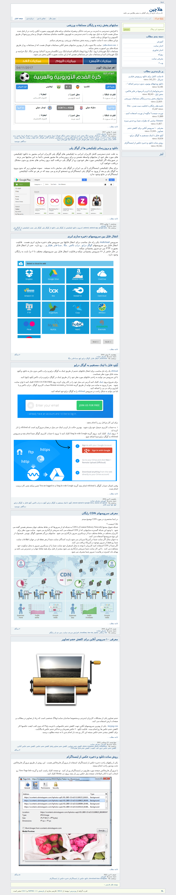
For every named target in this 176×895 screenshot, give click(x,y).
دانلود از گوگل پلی (48, 228)
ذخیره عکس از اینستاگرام (59, 878)
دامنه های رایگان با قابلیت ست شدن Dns (145, 106)
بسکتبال (97, 136)
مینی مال (52, 18)
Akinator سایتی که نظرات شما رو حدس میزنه (143, 120)
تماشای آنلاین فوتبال (47, 138)
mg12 (60, 891)
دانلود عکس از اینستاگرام (79, 878)
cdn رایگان (103, 633)
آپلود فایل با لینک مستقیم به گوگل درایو (96, 365)
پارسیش (41, 891)
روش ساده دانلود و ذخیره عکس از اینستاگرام (92, 756)
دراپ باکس (74, 245)
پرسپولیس (59, 138)
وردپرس (73, 891)
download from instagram (98, 878)
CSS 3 (24, 891)
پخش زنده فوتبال (45, 136)
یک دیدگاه (17, 230)
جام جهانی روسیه (32, 138)
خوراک (159, 18)
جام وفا (22, 138)
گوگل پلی (37, 228)
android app (94, 228)
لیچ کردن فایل (108, 505)
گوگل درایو (87, 245)
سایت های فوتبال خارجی (85, 139)
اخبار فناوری (157, 50)
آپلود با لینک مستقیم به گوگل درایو (59, 503)
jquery (96, 633)
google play (103, 228)
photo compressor (101, 746)
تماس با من (41, 18)
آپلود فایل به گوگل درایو (22, 503)
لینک (101, 382)
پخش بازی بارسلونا (78, 136)
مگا (65, 245)
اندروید (80, 228)
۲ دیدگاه (17, 355)
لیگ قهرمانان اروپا (63, 139)
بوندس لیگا (90, 136)
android (86, 228)
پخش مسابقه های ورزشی (73, 138)
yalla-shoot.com (109, 45)
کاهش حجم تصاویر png (58, 746)
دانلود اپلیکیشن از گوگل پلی (66, 228)
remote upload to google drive (83, 503)
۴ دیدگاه (17, 750)
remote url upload (101, 503)
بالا (162, 891)
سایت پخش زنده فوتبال (103, 139)
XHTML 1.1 (32, 891)
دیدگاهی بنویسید (20, 141)
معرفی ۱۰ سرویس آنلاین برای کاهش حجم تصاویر (90, 639)
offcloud (114, 371)
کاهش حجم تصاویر (75, 746)
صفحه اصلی (18, 18)
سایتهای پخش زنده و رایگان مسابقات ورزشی (92, 25)
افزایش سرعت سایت (71, 633)
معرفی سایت (101, 134)
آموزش (103, 226)
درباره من (30, 18)
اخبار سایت (158, 46)
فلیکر (49, 245)
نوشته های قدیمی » (111, 885)
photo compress (88, 746)
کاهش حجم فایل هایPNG (80, 748)
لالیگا (73, 139)
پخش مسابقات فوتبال (91, 138)
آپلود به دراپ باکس (39, 503)
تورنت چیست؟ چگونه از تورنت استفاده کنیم (144, 113)
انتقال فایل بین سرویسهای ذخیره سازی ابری (93, 236)
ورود (162, 2)
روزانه (160, 54)
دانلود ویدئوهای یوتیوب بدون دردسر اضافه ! (145, 84)
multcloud (104, 242)
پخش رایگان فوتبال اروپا (61, 136)
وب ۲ (161, 63)
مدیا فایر (58, 245)
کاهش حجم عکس (42, 746)
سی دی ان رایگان (55, 633)
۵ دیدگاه (17, 875)
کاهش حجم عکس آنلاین (26, 746)
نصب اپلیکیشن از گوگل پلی (23, 228)
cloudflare (83, 633)
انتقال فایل (95, 358)
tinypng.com (113, 726)
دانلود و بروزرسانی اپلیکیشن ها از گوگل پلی (93, 148)
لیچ (80, 358)
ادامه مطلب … (112, 127)
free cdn (90, 633)
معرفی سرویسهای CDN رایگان (100, 513)
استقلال (104, 136)
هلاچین (156, 9)
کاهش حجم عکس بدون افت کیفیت (103, 748)
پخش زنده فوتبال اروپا (29, 136)
